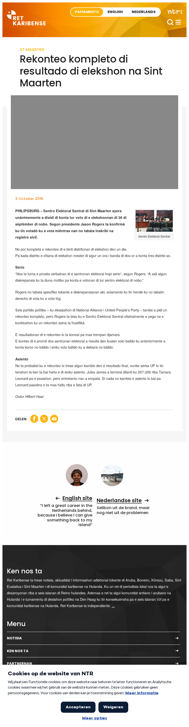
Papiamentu (87, 11)
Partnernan (19, 663)
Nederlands (144, 11)
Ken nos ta (18, 650)
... (113, 605)
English (115, 11)
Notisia (14, 638)
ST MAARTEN (32, 49)
